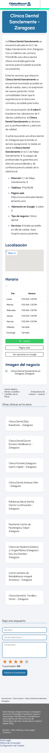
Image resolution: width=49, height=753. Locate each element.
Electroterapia (9, 712)
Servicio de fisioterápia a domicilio (18, 720)
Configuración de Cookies (12, 745)
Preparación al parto (30, 714)
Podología (17, 714)
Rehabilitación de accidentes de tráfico (21, 717)
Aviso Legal (5, 740)
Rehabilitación (21, 716)
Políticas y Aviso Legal (25, 730)
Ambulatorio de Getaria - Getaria (37, 393)
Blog (11, 723)
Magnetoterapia (23, 712)
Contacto (7, 732)
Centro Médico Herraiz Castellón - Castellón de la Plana (12, 393)
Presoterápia (8, 716)
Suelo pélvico (28, 721)
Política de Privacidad (10, 743)
